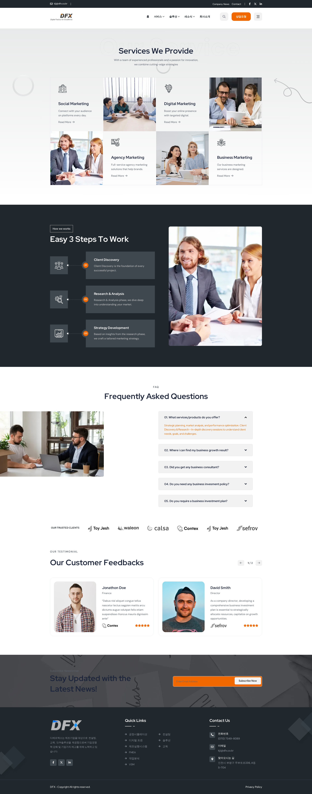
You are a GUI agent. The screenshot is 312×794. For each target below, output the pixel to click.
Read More (64, 122)
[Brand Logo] (98, 527)
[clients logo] (110, 626)
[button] (241, 563)
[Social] (249, 4)
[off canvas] (258, 17)
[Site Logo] (61, 16)
